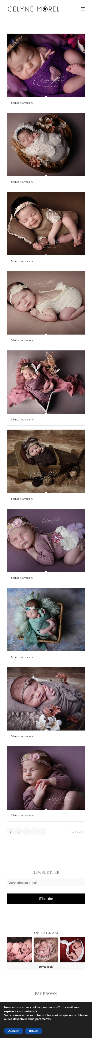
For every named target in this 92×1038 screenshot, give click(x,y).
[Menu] (83, 9)
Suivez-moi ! (46, 966)
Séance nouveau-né (22, 102)
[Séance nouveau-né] (46, 65)
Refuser (33, 1031)
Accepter (13, 1031)
